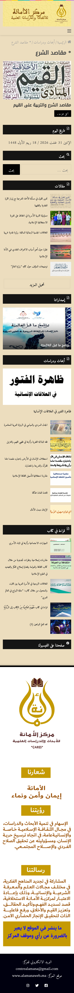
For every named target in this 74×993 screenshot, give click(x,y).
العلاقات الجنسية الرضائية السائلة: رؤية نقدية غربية (25, 232)
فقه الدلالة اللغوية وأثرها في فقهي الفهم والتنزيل (27, 441)
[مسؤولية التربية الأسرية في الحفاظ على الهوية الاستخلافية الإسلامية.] (60, 218)
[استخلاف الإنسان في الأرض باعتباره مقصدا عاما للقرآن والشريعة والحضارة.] (60, 461)
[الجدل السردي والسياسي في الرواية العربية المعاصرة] (60, 427)
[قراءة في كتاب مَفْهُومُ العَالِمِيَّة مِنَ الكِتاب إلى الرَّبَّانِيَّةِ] (60, 610)
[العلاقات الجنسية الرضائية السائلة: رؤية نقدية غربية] (60, 235)
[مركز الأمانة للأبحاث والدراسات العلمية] (37, 13)
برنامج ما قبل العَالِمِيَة (55, 345)
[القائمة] (69, 30)
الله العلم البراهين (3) (38, 623)
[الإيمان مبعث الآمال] (60, 512)
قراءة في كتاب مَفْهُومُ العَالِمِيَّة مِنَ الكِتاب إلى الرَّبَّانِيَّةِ (25, 606)
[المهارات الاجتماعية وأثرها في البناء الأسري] (60, 545)
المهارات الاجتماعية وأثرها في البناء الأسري (28, 542)
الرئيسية (62, 41)
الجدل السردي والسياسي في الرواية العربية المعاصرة (25, 424)
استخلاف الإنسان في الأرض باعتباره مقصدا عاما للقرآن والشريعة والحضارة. (26, 461)
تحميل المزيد (37, 283)
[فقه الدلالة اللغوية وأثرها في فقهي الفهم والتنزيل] (60, 444)
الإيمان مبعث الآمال (38, 509)
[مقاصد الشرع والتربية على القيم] (37, 80)
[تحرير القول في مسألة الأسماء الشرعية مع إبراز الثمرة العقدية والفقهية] (60, 201)
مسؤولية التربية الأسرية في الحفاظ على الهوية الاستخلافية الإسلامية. (28, 218)
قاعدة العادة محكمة (39, 492)
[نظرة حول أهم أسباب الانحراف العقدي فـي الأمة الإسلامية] (60, 252)
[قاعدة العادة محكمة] (60, 495)
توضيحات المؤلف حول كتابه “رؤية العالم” (29, 265)
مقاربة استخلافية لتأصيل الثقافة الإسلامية (30, 475)
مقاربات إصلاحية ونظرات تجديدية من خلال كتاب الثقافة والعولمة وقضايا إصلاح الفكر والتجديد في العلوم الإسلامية (26, 566)
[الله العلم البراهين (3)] (60, 627)
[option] (37, 328)
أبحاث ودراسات (44, 41)
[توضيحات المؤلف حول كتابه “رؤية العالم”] (60, 269)
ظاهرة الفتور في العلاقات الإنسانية (52, 410)
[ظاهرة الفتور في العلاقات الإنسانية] (37, 386)
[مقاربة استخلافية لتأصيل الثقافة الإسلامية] (60, 478)
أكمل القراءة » (62, 113)
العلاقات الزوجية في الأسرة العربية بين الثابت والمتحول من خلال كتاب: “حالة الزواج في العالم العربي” (26, 590)
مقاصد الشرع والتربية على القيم (42, 105)
